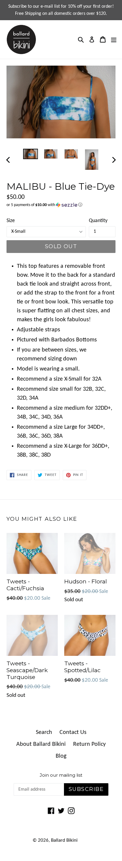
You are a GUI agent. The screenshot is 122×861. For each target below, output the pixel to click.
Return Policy (89, 744)
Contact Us (73, 732)
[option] (30, 154)
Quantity (98, 221)
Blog (61, 756)
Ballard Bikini (64, 840)
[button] (61, 205)
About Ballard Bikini (41, 744)
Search (44, 732)
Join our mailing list (61, 775)
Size (11, 221)
